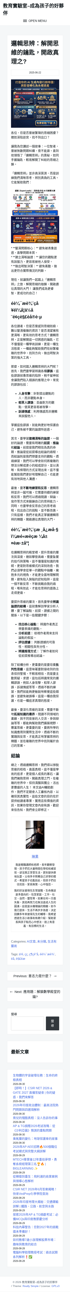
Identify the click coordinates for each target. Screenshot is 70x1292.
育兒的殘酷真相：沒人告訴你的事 (35, 1118)
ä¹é (21, 954)
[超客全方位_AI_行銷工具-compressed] (35, 202)
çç (26, 954)
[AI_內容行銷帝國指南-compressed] (35, 103)
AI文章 (31, 941)
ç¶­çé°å (33, 954)
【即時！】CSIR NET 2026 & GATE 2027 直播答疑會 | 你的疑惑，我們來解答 (34, 1093)
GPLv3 (56, 1286)
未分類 (41, 941)
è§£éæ (20, 958)
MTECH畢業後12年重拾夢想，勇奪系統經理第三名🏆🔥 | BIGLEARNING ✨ (35, 1164)
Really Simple (31, 1286)
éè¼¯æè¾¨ (47, 954)
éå (12, 958)
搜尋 (14, 1014)
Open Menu (37, 20)
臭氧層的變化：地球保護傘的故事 (35, 1138)
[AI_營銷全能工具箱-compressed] (35, 229)
